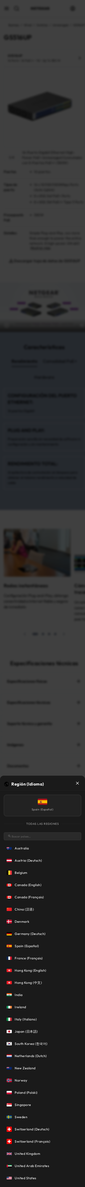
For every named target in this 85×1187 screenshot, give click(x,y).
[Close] (77, 783)
